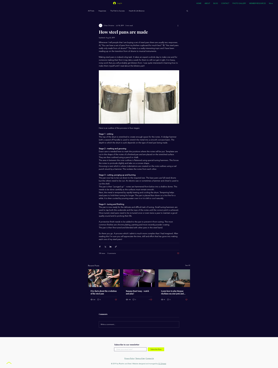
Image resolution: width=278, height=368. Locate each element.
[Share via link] (116, 247)
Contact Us (150, 358)
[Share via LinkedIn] (110, 247)
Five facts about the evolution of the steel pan (104, 292)
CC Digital (162, 364)
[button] (187, 11)
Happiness (102, 11)
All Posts (91, 11)
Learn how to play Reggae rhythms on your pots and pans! (172, 292)
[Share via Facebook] (100, 247)
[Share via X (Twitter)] (105, 247)
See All (187, 265)
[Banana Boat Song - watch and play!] (139, 278)
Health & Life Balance (136, 11)
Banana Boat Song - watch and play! (137, 292)
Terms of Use (140, 358)
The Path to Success (117, 11)
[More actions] (178, 25)
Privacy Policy (129, 358)
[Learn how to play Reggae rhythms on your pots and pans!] (174, 278)
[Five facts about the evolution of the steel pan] (104, 278)
